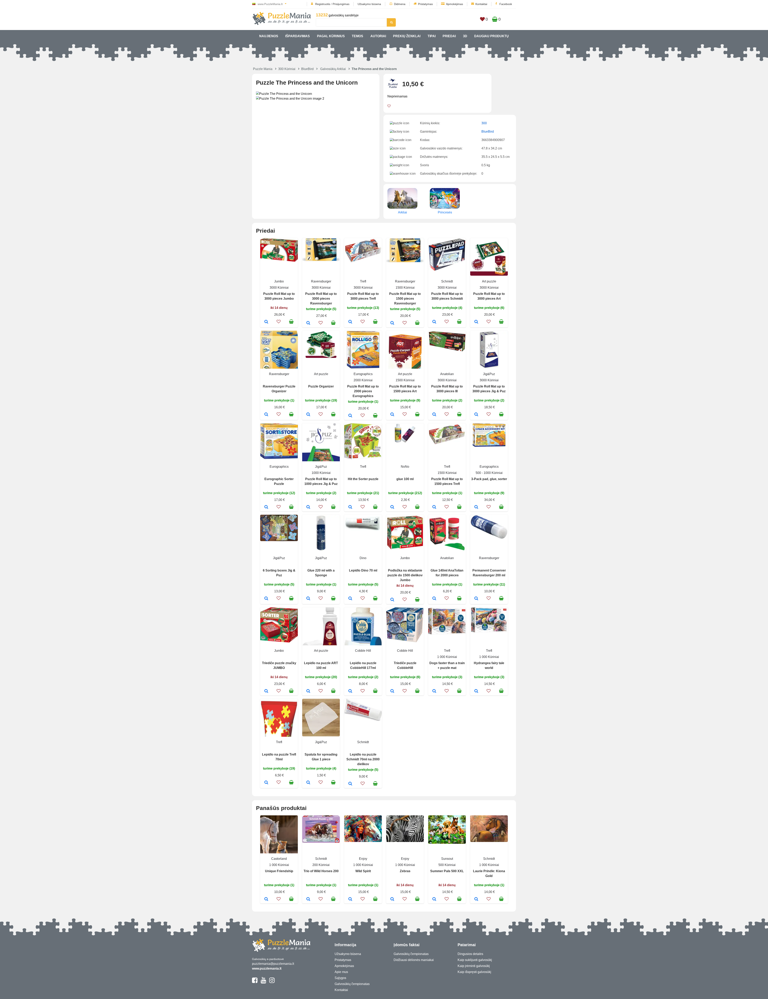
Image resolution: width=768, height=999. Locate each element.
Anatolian (447, 374)
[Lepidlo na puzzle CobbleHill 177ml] (350, 691)
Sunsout (447, 858)
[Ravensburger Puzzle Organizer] (266, 414)
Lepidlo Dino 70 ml (363, 570)
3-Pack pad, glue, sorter (489, 479)
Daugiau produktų (491, 36)
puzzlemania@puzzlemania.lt (273, 963)
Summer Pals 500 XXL (447, 871)
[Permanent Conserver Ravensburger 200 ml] (476, 598)
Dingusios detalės (470, 954)
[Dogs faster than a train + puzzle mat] (434, 691)
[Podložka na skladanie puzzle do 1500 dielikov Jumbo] (392, 600)
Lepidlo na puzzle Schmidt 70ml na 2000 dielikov (363, 759)
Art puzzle (489, 281)
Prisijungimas (341, 4)
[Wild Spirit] (350, 899)
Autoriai (378, 36)
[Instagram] (272, 982)
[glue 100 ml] (392, 507)
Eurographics (363, 374)
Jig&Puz (489, 374)
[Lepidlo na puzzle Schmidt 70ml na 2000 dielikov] (350, 784)
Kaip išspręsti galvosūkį (474, 972)
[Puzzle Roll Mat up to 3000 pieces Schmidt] (434, 322)
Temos (357, 36)
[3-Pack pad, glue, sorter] (476, 507)
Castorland (279, 858)
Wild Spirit (363, 871)
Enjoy (363, 858)
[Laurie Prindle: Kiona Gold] (476, 899)
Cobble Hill (363, 650)
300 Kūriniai (286, 69)
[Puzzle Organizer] (308, 414)
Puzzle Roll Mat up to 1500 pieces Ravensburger (405, 298)
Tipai (432, 36)
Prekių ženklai (406, 36)
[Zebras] (392, 899)
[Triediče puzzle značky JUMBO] (266, 691)
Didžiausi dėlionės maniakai (414, 960)
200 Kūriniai (321, 865)
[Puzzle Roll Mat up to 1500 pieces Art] (392, 414)
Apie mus (341, 972)
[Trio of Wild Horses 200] (308, 899)
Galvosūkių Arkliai (333, 69)
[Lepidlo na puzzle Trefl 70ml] (266, 782)
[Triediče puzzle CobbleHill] (392, 691)
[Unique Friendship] (266, 899)
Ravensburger (321, 281)
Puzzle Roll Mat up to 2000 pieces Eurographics (363, 391)
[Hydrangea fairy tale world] (476, 691)
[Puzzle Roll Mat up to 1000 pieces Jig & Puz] (308, 507)
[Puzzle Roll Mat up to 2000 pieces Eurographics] (350, 415)
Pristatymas (425, 4)
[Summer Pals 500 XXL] (434, 899)
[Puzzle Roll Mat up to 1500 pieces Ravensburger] (392, 323)
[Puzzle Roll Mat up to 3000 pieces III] (434, 414)
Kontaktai (481, 4)
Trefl (363, 281)
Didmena (399, 4)
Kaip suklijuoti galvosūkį (475, 960)
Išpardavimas (297, 36)
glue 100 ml (405, 479)
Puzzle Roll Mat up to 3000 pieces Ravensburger (321, 298)
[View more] (279, 260)
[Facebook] (254, 982)
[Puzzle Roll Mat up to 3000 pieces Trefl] (350, 322)
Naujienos (268, 36)
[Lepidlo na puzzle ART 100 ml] (308, 691)
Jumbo (279, 281)
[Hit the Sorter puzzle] (350, 507)
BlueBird (307, 69)
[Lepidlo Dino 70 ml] (350, 598)
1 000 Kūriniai (447, 657)
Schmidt (447, 281)
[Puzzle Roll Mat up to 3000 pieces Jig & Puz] (476, 414)
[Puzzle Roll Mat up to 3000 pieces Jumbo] (266, 322)
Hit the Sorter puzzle (363, 479)
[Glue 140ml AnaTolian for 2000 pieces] (434, 598)
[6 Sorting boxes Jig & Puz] (266, 598)
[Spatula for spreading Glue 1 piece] (308, 782)
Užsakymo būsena (369, 4)
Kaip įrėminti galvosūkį (474, 966)
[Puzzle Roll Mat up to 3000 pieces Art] (476, 322)
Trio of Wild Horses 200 (321, 871)
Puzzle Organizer (321, 386)
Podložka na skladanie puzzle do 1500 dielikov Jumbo (405, 575)
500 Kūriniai (447, 865)
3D (465, 36)
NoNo (405, 466)
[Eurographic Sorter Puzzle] (266, 507)
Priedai (449, 36)
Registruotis (322, 4)
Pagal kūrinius (331, 36)
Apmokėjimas (454, 4)
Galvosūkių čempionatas (352, 984)
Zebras (405, 871)
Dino (363, 558)
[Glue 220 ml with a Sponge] (308, 598)
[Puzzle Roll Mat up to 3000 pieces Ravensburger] (308, 323)
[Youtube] (263, 982)
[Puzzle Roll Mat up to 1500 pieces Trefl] (434, 507)
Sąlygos (340, 978)
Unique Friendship (279, 871)
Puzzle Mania (262, 69)
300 (484, 123)
